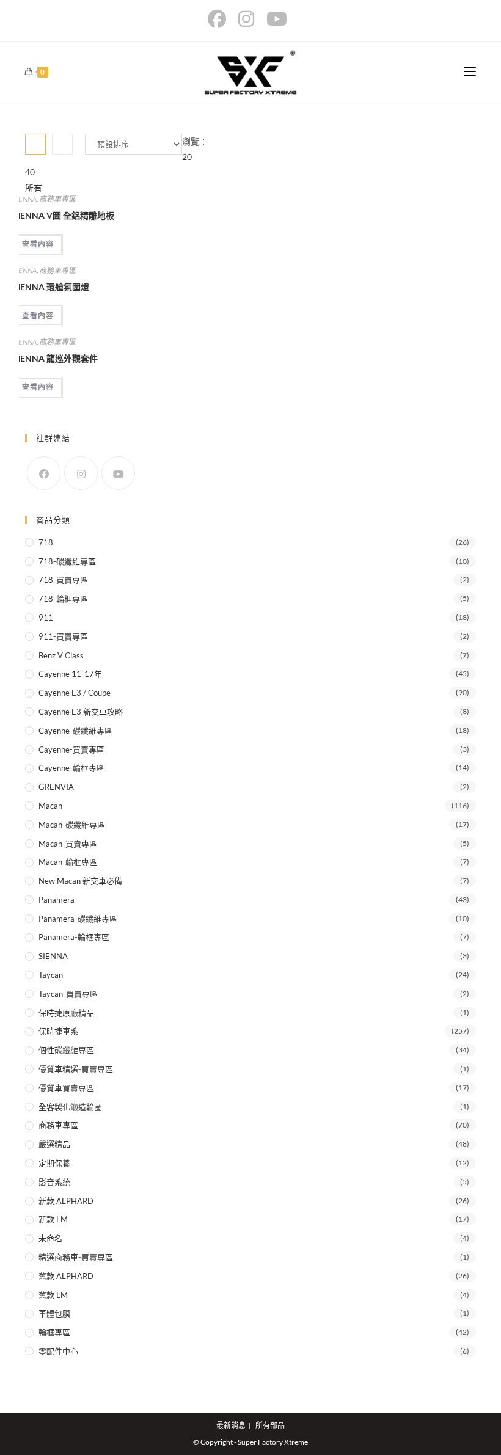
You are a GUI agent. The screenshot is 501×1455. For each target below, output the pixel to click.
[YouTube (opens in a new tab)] (276, 19)
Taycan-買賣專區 (68, 994)
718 (45, 542)
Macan (50, 806)
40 (30, 172)
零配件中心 (58, 1351)
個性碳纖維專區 (66, 1050)
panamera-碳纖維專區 (77, 919)
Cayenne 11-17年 (70, 674)
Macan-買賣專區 (67, 843)
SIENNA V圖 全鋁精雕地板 (63, 215)
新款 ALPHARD (65, 1201)
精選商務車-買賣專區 (75, 1257)
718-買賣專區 (63, 580)
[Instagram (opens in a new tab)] (246, 19)
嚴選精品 (54, 1144)
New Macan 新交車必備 (80, 881)
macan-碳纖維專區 (71, 825)
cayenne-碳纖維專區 (75, 730)
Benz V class (61, 655)
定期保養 (54, 1163)
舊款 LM (53, 1295)
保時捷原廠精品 (66, 1013)
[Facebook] (43, 473)
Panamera (56, 900)
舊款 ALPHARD (65, 1276)
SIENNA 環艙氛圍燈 (51, 287)
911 (45, 617)
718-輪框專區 (63, 599)
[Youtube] (118, 473)
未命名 (50, 1238)
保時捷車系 (58, 1031)
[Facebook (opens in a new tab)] (220, 19)
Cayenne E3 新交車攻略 (80, 712)
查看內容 (38, 244)
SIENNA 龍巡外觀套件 (55, 358)
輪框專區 (54, 1332)
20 (187, 156)
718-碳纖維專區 (67, 561)
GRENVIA (56, 787)
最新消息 (231, 1425)
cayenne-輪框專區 (71, 768)
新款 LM (53, 1219)
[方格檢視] (35, 144)
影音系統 (54, 1182)
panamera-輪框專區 (73, 937)
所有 (33, 188)
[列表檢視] (62, 144)
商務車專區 (57, 198)
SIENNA (25, 198)
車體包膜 (54, 1313)
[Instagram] (81, 473)
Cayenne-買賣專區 (71, 749)
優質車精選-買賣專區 (75, 1069)
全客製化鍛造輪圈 (70, 1107)
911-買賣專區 (63, 636)
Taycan (50, 975)
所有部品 (270, 1425)
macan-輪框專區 (67, 862)
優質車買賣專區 (66, 1088)
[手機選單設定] (470, 71)
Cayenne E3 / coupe (74, 693)
